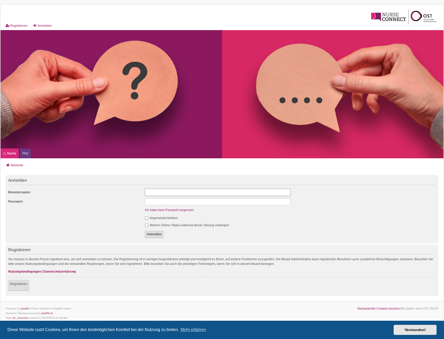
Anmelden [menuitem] (45, 26)
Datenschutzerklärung (59, 271)
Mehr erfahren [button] (193, 329)
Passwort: (15, 201)
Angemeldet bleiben (163, 218)
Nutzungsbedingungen (24, 271)
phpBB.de (47, 313)
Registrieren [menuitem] (18, 26)
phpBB (25, 308)
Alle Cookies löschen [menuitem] (385, 308)
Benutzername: (19, 192)
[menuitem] (25, 153)
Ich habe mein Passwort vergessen (169, 210)
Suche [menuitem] (11, 153)
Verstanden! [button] (415, 330)
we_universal (20, 317)
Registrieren (18, 284)
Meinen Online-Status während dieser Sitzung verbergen (189, 225)
